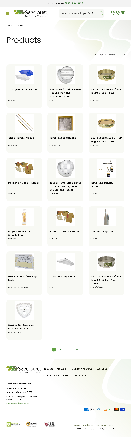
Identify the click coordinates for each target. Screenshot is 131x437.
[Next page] (83, 350)
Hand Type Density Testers (101, 184)
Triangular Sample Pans (22, 89)
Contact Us (80, 375)
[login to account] (113, 13)
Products (19, 26)
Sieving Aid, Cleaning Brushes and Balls (21, 326)
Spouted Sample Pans (62, 276)
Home (9, 26)
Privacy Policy (93, 425)
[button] (7, 13)
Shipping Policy (80, 425)
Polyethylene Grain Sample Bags (19, 233)
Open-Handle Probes (21, 137)
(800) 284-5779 (74, 3)
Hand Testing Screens (62, 137)
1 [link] (53, 349)
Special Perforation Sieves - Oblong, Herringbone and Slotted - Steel (65, 186)
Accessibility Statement (56, 375)
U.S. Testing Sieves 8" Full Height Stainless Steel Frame (105, 280)
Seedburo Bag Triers (102, 231)
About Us (102, 368)
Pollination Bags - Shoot (64, 231)
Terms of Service (108, 425)
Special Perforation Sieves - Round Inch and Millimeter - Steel (65, 93)
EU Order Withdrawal (81, 368)
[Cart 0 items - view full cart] (123, 13)
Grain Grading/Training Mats (22, 278)
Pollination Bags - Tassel (23, 182)
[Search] (101, 13)
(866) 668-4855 (19, 383)
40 (77, 349)
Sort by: (99, 54)
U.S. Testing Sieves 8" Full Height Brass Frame (105, 91)
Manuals (61, 368)
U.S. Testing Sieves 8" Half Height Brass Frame (106, 139)
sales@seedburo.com (17, 403)
